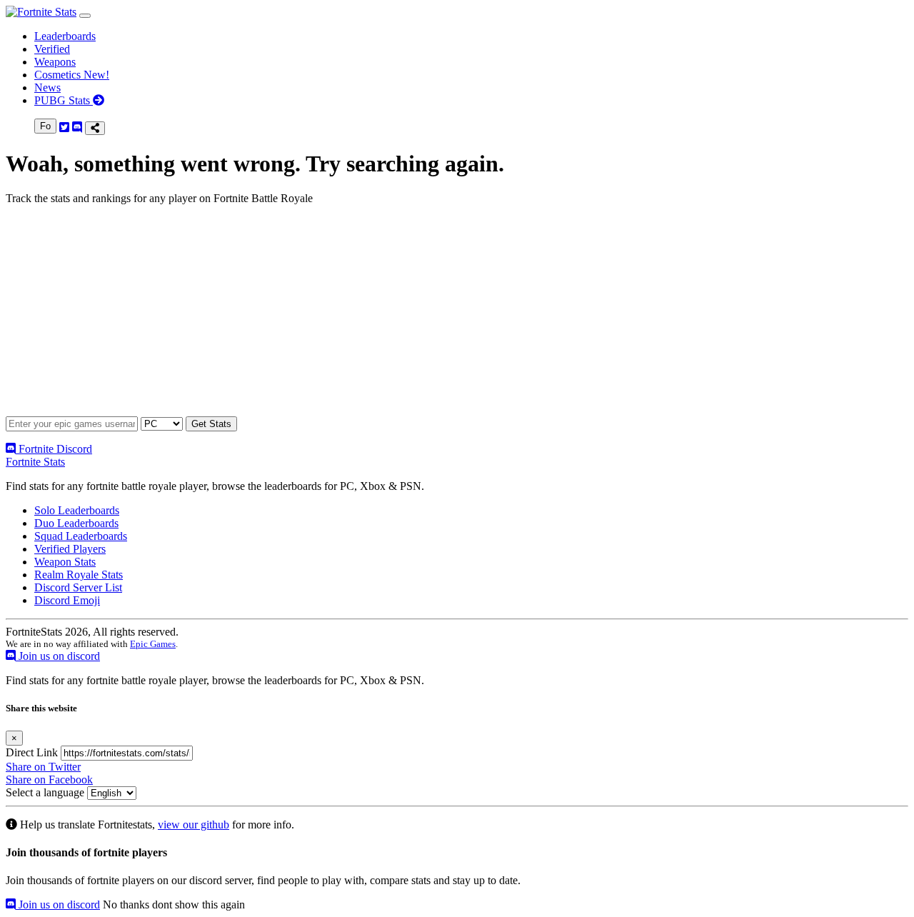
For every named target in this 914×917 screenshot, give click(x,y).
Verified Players (70, 549)
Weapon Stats (65, 562)
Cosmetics (71, 75)
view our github (193, 824)
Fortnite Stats (35, 462)
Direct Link (32, 752)
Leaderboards (65, 36)
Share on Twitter (43, 767)
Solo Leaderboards (76, 510)
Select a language (45, 792)
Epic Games (153, 643)
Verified (52, 49)
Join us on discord (58, 656)
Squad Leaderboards (80, 536)
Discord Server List (78, 587)
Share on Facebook (49, 779)
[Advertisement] (434, 316)
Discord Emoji (67, 600)
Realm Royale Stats (78, 574)
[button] (85, 16)
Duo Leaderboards (76, 523)
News (47, 87)
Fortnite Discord (54, 449)
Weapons (55, 62)
